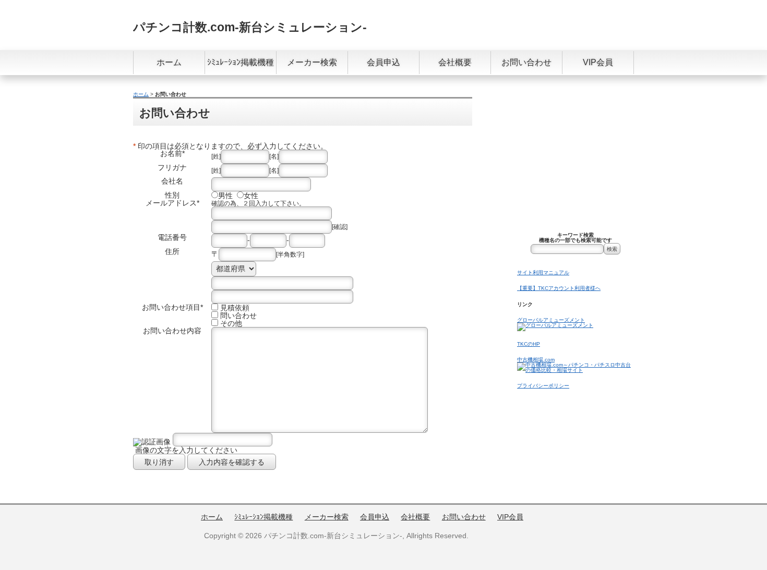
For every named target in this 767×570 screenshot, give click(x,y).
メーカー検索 (312, 62)
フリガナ (172, 167)
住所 (172, 251)
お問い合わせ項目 (171, 307)
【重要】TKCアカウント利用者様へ (559, 288)
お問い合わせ (526, 62)
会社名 (172, 181)
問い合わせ (238, 315)
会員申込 (383, 62)
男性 (225, 195)
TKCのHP (528, 344)
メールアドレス (171, 203)
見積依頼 (234, 308)
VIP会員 (598, 62)
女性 (251, 195)
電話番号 (172, 237)
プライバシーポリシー (543, 386)
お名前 (171, 153)
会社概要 (455, 62)
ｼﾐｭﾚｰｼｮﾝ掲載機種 (240, 62)
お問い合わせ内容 (172, 330)
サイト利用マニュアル (543, 272)
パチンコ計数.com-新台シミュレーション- (250, 27)
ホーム (169, 62)
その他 (231, 323)
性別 (172, 195)
